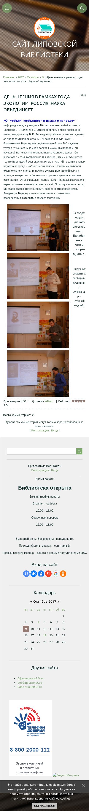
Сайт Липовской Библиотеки (44, 49)
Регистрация (40, 430)
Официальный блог (30, 678)
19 (44, 635)
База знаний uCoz (29, 687)
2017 (21, 77)
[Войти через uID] (26, 573)
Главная (8, 77)
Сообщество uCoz (29, 683)
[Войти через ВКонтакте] (33, 573)
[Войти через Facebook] (41, 573)
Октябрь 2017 (44, 601)
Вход (54, 430)
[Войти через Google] (55, 573)
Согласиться (44, 806)
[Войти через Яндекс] (48, 573)
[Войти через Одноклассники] (63, 573)
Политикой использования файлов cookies (40, 798)
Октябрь (33, 77)
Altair (49, 401)
